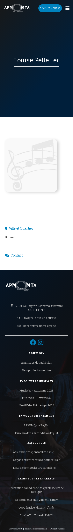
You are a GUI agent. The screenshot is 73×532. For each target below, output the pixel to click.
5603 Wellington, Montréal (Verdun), (37, 308)
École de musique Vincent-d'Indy (36, 500)
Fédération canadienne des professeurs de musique (36, 490)
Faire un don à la (36, 433)
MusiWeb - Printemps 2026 (37, 405)
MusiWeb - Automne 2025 (36, 390)
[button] (67, 8)
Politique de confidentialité (36, 529)
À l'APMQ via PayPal (36, 425)
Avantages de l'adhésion (36, 362)
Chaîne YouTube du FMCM (36, 515)
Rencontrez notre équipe (36, 326)
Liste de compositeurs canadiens (34, 467)
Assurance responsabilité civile (33, 452)
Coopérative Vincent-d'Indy (36, 507)
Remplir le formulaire (36, 370)
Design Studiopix (57, 529)
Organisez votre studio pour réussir (36, 460)
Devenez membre (50, 8)
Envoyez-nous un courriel (37, 318)
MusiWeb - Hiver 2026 (36, 398)
